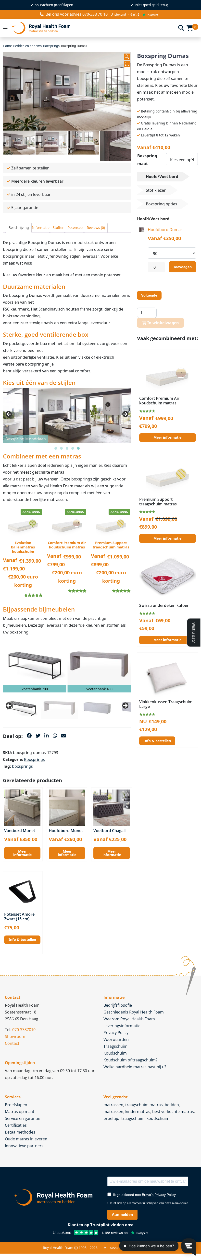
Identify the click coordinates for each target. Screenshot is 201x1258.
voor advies (77, 14)
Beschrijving (19, 227)
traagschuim (133, 1118)
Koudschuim (115, 1053)
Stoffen (58, 227)
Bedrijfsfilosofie (117, 1005)
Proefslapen (16, 1104)
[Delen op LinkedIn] (46, 735)
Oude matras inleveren (26, 1139)
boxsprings (22, 766)
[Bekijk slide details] (34, 663)
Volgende (149, 295)
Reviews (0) (96, 227)
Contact (12, 1043)
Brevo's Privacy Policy (159, 1195)
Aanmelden (122, 1215)
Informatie (41, 227)
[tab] (19, 228)
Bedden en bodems (27, 46)
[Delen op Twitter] (38, 735)
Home (7, 46)
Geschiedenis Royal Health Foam (133, 1012)
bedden (172, 1104)
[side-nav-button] (5, 27)
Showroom (15, 1036)
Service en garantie (22, 1118)
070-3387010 (24, 1029)
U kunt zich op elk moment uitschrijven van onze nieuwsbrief (147, 1203)
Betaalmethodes (20, 1132)
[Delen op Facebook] (29, 735)
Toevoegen (182, 267)
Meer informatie (22, 853)
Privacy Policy (115, 1032)
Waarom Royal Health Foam (129, 1019)
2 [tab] (61, 448)
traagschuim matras (144, 1104)
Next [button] (125, 414)
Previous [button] (9, 414)
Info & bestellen (22, 939)
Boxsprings (51, 46)
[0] (190, 28)
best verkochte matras (173, 1111)
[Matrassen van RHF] (93, 28)
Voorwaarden (116, 1039)
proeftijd (111, 1118)
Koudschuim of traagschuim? (130, 1060)
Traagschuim (115, 1046)
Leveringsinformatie (121, 1025)
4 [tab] (72, 448)
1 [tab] (55, 448)
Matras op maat (19, 1111)
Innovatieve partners (24, 1145)
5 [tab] (78, 448)
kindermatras (137, 1111)
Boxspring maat (147, 159)
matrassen (113, 1104)
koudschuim (158, 1118)
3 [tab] (67, 448)
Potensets (76, 227)
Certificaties (16, 1125)
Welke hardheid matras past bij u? (134, 1066)
